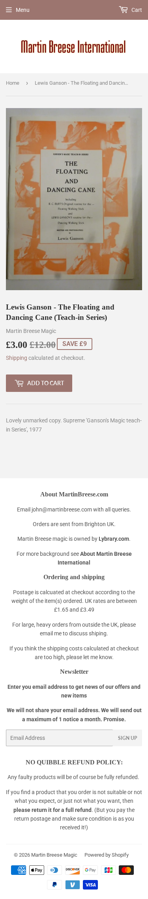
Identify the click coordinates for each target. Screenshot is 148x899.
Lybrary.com (114, 539)
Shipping (16, 358)
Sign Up (127, 738)
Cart (136, 10)
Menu (23, 10)
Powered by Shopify (106, 855)
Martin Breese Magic (54, 855)
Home (12, 83)
